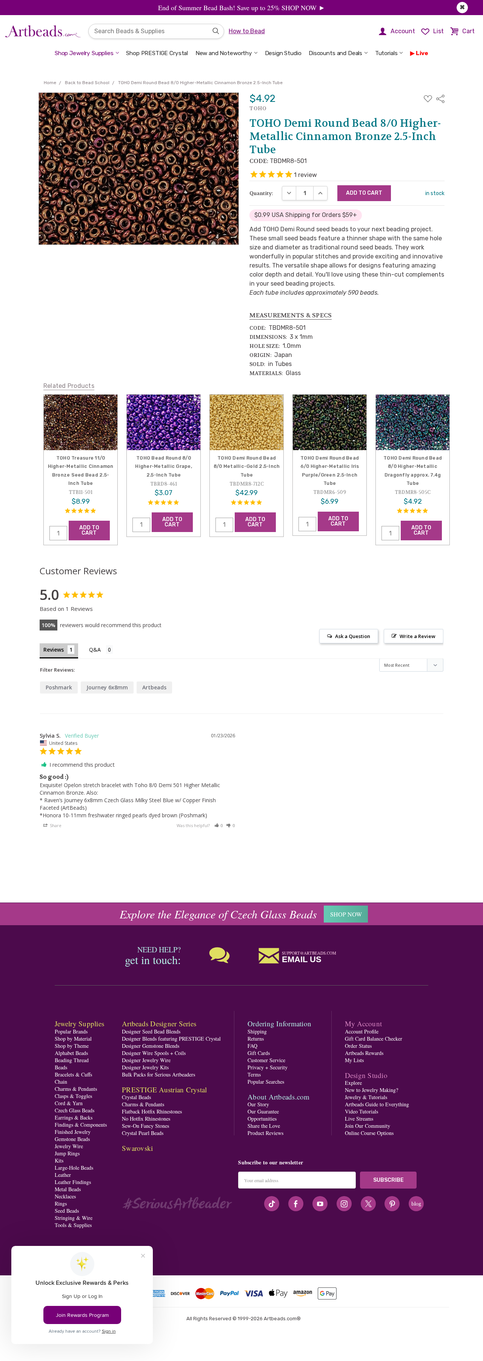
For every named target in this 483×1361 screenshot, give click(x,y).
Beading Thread (72, 1060)
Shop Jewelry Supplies (84, 53)
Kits (59, 1160)
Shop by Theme (72, 1045)
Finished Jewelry (73, 1131)
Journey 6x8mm (107, 687)
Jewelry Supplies (79, 1023)
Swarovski (137, 1148)
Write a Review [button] (417, 636)
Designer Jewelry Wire (146, 1060)
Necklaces (65, 1196)
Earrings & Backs (73, 1117)
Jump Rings (67, 1153)
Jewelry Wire (69, 1146)
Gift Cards (259, 1053)
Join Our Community (367, 1125)
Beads (61, 1067)
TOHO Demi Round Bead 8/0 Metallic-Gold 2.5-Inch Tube (247, 466)
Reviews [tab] (53, 649)
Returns (256, 1038)
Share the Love (264, 1125)
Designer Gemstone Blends (150, 1045)
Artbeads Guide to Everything (377, 1104)
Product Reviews (265, 1132)
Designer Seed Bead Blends (151, 1031)
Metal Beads (68, 1189)
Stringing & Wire (73, 1217)
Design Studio (283, 53)
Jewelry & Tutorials (366, 1097)
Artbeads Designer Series (159, 1023)
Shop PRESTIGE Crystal (157, 53)
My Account (363, 1023)
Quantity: (261, 193)
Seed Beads (67, 1210)
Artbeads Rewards (364, 1053)
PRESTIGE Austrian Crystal (164, 1089)
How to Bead (247, 31)
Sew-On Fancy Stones (145, 1125)
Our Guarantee (263, 1111)
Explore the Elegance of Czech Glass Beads (218, 913)
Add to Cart (89, 530)
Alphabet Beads (71, 1053)
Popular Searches (266, 1081)
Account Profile (361, 1031)
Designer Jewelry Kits (145, 1067)
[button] (219, 825)
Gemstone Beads (72, 1139)
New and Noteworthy (223, 53)
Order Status (358, 1045)
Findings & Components (81, 1124)
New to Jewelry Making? (371, 1089)
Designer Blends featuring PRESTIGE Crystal (171, 1038)
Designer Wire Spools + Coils (154, 1053)
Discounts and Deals (335, 53)
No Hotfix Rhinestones (146, 1118)
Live (422, 53)
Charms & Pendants (76, 1088)
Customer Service (266, 1060)
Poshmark (59, 687)
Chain (61, 1081)
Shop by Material (73, 1038)
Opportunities (262, 1118)
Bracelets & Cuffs (73, 1074)
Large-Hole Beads (74, 1167)
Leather (63, 1174)
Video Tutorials (361, 1111)
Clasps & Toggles (73, 1096)
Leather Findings (73, 1182)
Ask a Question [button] (352, 636)
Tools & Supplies (73, 1225)
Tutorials (386, 53)
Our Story (258, 1104)
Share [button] (55, 825)
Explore (353, 1082)
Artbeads (154, 687)
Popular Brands (71, 1031)
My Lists (354, 1060)
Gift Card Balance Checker (373, 1038)
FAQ (252, 1045)
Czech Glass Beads (74, 1110)
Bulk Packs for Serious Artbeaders (158, 1074)
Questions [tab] (101, 650)
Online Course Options (369, 1132)
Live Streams (359, 1118)
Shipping (257, 1031)
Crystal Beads (136, 1097)
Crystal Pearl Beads (142, 1132)
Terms (254, 1074)
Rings (61, 1203)
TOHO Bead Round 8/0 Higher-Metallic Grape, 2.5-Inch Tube (163, 466)
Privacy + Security (268, 1067)
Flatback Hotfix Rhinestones (152, 1111)
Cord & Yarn (69, 1103)
